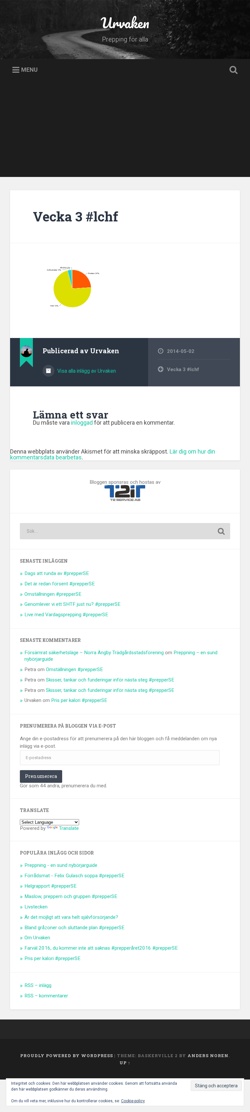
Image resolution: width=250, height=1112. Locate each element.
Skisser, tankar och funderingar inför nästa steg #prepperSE (110, 680)
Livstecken (36, 907)
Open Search (232, 70)
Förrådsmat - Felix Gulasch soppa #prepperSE (74, 876)
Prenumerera (41, 776)
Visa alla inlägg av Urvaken (86, 371)
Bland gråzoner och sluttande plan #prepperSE (74, 928)
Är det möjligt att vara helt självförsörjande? (71, 917)
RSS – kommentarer (46, 996)
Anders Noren (208, 1055)
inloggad (82, 422)
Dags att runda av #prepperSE (56, 573)
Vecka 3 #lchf (75, 216)
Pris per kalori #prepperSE (79, 700)
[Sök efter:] (125, 531)
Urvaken (125, 22)
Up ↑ (125, 1062)
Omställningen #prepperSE (52, 594)
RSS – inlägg (37, 985)
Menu (29, 70)
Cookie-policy (133, 1101)
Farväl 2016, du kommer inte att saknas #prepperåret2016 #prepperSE (101, 948)
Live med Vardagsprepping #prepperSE (66, 615)
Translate (69, 828)
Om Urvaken (37, 938)
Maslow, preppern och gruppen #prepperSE (70, 896)
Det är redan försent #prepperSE (59, 584)
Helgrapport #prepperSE (50, 886)
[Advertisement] (125, 131)
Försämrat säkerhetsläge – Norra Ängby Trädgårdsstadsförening (94, 653)
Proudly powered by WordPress (66, 1055)
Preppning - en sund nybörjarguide (60, 865)
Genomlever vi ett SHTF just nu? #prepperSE (72, 604)
